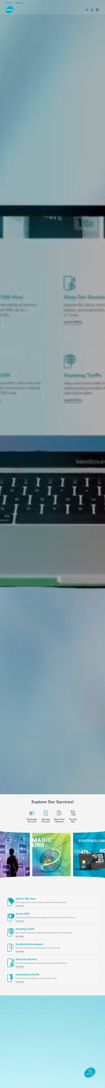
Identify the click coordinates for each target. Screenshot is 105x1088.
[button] (100, 788)
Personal (9, 3)
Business (19, 3)
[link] (51, 854)
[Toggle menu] (97, 10)
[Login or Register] (92, 9)
